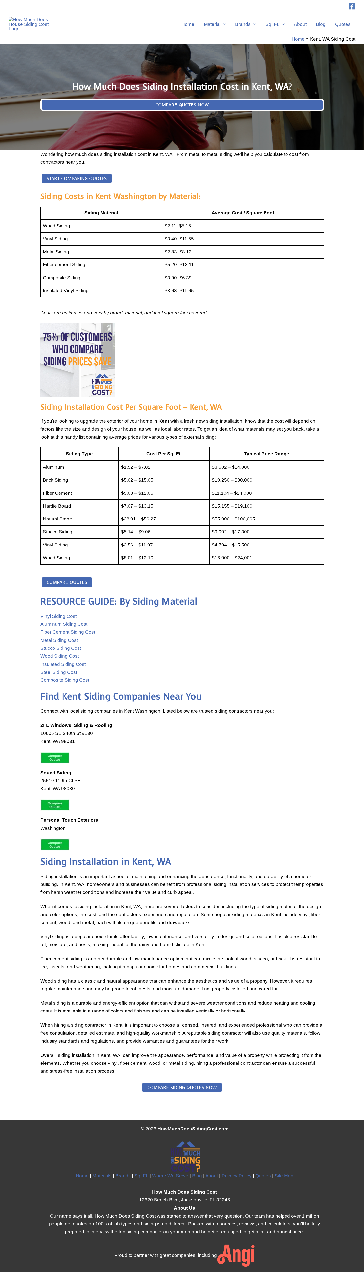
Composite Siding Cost (64, 680)
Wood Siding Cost (59, 656)
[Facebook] (351, 6)
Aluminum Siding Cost (63, 624)
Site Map (284, 1175)
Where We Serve (170, 1175)
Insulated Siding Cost (63, 664)
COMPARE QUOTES (67, 582)
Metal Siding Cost (59, 640)
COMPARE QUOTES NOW (182, 105)
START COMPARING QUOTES (77, 178)
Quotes (343, 24)
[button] (223, 24)
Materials (102, 1175)
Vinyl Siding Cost (58, 616)
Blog (321, 24)
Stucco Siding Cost (60, 648)
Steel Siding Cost (58, 672)
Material (212, 24)
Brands (243, 24)
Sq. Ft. (272, 24)
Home (188, 24)
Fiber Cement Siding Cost (67, 632)
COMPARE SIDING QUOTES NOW (182, 1087)
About (300, 24)
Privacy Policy (237, 1175)
